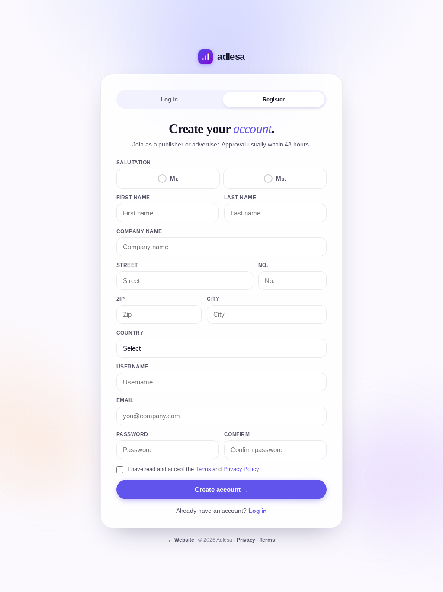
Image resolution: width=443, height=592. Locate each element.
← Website (181, 540)
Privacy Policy (241, 469)
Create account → (222, 489)
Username (132, 367)
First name (133, 198)
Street (127, 265)
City (213, 299)
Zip (120, 299)
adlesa (230, 56)
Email (124, 400)
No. (263, 265)
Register (273, 99)
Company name (139, 231)
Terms (203, 469)
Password (132, 434)
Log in (169, 99)
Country (130, 333)
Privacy (246, 540)
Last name (240, 198)
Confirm (237, 434)
